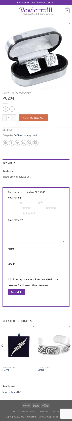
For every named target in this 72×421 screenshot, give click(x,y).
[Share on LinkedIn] (36, 143)
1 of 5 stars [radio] (13, 202)
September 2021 (12, 391)
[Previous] (2, 352)
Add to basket (34, 117)
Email (11, 263)
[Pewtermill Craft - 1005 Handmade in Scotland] (36, 11)
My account (29, 411)
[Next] (69, 352)
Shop (56, 411)
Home (6, 93)
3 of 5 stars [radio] (15, 207)
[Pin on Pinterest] (29, 143)
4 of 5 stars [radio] (39, 207)
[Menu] (5, 11)
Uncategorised (21, 93)
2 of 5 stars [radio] (31, 202)
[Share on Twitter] (17, 143)
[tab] (36, 162)
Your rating (15, 197)
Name (12, 248)
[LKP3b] (18, 345)
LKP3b (6, 370)
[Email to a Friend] (23, 143)
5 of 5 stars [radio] (15, 213)
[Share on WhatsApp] (5, 143)
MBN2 (41, 370)
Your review (15, 220)
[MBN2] (53, 345)
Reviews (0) (9, 162)
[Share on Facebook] (11, 143)
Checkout (45, 411)
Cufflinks (18, 135)
